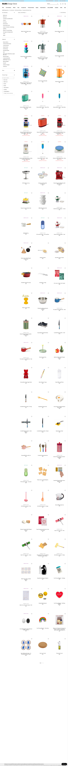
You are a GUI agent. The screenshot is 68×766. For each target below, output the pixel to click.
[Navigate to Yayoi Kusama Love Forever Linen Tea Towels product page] (43, 521)
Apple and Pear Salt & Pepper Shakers (59, 357)
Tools (4, 33)
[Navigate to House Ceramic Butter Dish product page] (26, 200)
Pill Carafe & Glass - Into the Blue (42, 234)
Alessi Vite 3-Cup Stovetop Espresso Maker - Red (43, 33)
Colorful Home (6, 45)
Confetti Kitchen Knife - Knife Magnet (26, 431)
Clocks (4, 20)
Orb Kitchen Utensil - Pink (26, 506)
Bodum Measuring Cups (59, 31)
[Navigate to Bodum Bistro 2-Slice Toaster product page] (26, 97)
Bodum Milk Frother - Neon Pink (43, 107)
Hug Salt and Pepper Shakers (42, 578)
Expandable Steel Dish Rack (42, 332)
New (3, 7)
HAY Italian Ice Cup (26, 183)
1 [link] (40, 662)
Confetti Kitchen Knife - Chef (59, 332)
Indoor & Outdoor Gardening (8, 26)
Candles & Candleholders (8, 18)
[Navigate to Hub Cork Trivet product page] (43, 645)
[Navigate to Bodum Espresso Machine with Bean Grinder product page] (59, 175)
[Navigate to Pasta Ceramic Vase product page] (26, 299)
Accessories (23, 7)
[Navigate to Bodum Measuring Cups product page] (59, 23)
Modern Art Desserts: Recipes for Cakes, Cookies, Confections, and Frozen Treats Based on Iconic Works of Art (59, 629)
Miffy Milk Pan (26, 233)
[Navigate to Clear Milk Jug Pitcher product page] (59, 374)
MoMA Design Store (5, 10)
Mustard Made (6, 61)
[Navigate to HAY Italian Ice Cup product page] (26, 175)
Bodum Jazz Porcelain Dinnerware (42, 183)
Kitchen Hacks (6, 56)
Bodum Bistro (5, 42)
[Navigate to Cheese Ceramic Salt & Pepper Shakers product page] (26, 521)
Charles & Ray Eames (7, 43)
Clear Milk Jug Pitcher (59, 382)
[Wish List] (62, 3)
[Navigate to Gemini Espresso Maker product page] (59, 199)
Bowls (5, 85)
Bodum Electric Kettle (59, 81)
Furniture (5, 21)
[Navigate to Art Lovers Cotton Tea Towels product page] (59, 275)
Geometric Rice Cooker (59, 257)
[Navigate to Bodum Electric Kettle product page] (59, 73)
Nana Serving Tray (42, 357)
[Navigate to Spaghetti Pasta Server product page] (43, 398)
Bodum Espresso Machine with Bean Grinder (59, 183)
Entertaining (5, 48)
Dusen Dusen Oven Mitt (59, 55)
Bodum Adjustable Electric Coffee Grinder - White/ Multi (26, 159)
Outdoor (56, 7)
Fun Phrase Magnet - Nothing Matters (59, 604)
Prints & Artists (31, 7)
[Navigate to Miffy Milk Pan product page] (26, 225)
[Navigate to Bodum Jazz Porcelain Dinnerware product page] (43, 175)
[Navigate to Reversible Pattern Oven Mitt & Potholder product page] (43, 545)
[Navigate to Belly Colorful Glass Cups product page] (26, 23)
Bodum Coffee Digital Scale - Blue (59, 158)
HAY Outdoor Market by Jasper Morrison (9, 54)
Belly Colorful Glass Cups (26, 31)
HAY (4, 52)
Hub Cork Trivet (43, 653)
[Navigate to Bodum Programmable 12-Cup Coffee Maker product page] (26, 73)
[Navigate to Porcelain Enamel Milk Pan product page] (59, 300)
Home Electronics (6, 25)
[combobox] (52, 3)
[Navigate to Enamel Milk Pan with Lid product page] (26, 447)
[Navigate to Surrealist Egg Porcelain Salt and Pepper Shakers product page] (26, 620)
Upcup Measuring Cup (59, 504)
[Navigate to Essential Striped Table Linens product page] (59, 472)
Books (37, 7)
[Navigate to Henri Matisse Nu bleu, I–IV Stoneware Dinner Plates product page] (26, 645)
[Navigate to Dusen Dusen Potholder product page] (43, 72)
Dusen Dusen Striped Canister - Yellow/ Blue (26, 334)
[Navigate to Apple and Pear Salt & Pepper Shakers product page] (59, 349)
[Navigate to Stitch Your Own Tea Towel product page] (26, 595)
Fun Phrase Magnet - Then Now (43, 628)
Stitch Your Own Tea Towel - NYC (26, 605)
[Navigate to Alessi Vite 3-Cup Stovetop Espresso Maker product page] (43, 23)
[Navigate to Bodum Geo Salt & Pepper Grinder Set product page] (26, 250)
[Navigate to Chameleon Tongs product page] (43, 274)
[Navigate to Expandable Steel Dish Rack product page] (43, 324)
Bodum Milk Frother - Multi (43, 158)
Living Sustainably (6, 58)
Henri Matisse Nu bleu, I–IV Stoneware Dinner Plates (26, 654)
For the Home (8, 7)
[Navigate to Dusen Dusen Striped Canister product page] (26, 324)
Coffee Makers (6, 91)
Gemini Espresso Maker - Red (59, 234)
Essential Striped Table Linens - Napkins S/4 (59, 481)
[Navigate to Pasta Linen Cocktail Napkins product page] (43, 471)
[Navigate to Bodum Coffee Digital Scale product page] (59, 149)
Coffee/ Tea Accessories (8, 93)
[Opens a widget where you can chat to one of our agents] (64, 764)
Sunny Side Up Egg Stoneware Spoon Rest (59, 407)
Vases (4, 35)
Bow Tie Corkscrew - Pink (59, 530)
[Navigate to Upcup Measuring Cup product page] (59, 496)
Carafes (5, 89)
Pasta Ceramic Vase (26, 307)
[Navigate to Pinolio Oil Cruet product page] (59, 645)
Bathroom (5, 15)
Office (14, 7)
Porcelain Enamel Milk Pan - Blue (59, 309)
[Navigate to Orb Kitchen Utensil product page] (26, 496)
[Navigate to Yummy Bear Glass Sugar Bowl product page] (26, 374)
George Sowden (6, 50)
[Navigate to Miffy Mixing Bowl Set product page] (43, 200)
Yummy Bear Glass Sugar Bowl (26, 382)
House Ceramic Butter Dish (26, 208)
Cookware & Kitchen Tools (26, 10)
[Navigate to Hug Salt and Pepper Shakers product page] (43, 570)
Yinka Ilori (5, 66)
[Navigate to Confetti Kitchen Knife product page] (59, 324)
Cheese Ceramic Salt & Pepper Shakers (26, 530)
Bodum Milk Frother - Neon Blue (59, 107)
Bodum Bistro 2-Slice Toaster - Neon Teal (26, 108)
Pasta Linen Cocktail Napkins (42, 479)
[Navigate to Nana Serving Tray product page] (43, 349)
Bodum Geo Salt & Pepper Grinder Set (26, 259)
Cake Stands (6, 87)
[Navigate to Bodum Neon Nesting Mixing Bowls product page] (26, 48)
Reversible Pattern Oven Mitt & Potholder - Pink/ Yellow (42, 555)
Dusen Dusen (5, 47)
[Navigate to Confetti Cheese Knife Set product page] (43, 447)
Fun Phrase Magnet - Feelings (59, 578)
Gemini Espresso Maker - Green (59, 208)
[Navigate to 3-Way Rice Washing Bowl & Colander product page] (43, 300)
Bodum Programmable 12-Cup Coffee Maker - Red (59, 133)
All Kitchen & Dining (18, 10)
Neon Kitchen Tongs (43, 382)
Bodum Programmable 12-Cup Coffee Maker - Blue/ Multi (26, 133)
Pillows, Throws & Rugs (7, 30)
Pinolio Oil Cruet (59, 653)
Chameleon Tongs (42, 282)
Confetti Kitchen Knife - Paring (26, 406)
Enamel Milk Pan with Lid (26, 455)
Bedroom (5, 16)
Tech (18, 7)
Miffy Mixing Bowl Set (43, 208)
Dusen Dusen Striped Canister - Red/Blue (59, 457)
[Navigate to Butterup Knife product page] (43, 249)
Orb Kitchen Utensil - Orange (42, 506)
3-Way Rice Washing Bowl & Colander (42, 309)
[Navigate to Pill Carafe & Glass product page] (43, 225)
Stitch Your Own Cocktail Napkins (26, 579)
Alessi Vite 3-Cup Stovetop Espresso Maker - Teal (43, 58)
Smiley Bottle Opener (43, 603)
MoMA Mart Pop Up (6, 59)
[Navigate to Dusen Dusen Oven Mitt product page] (59, 47)
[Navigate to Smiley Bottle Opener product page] (43, 595)
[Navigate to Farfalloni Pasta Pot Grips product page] (26, 274)
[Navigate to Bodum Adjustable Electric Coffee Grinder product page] (26, 149)
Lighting (4, 28)
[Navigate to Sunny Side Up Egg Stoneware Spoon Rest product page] (59, 398)
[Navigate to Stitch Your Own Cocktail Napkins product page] (26, 570)
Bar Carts (5, 79)
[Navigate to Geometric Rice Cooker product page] (59, 249)
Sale (65, 7)
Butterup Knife (42, 257)
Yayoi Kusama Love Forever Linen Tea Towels (42, 530)
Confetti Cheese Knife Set (43, 455)
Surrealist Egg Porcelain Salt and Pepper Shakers (26, 629)
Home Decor (5, 23)
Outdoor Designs (6, 64)
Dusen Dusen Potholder (42, 80)
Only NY (4, 63)
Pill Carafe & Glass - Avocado (26, 481)
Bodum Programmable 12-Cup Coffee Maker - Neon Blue (26, 83)
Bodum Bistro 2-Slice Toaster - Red (43, 133)
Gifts (61, 7)
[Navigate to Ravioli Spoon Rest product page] (59, 423)
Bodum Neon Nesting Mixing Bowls (26, 57)
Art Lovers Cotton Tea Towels (59, 283)
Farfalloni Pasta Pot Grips (26, 282)
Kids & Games (42, 7)
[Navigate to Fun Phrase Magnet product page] (59, 570)
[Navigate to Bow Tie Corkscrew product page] (59, 521)
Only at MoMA (50, 7)
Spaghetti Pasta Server (42, 406)
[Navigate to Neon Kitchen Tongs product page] (43, 374)
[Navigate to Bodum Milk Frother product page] (43, 97)
